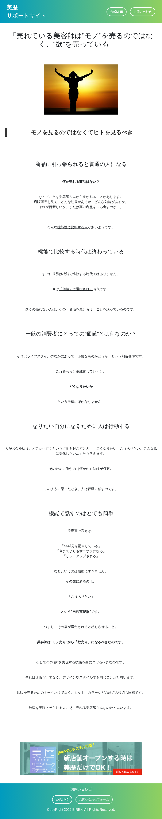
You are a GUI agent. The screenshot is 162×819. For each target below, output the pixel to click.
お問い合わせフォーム (94, 799)
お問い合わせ (142, 11)
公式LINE (116, 11)
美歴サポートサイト (26, 11)
